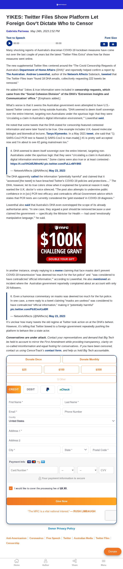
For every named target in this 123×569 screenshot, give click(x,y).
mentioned (100, 279)
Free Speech (53, 538)
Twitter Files (102, 538)
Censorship (12, 543)
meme (59, 270)
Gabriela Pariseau (17, 31)
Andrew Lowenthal (38, 74)
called (35, 176)
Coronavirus (36, 538)
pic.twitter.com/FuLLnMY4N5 (62, 163)
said (101, 118)
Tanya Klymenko (56, 133)
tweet (89, 133)
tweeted (106, 74)
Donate (112, 551)
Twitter (67, 538)
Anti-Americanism (16, 538)
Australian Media (83, 538)
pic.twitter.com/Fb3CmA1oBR (29, 309)
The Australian (15, 74)
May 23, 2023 (57, 170)
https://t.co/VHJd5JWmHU (27, 163)
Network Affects (77, 74)
